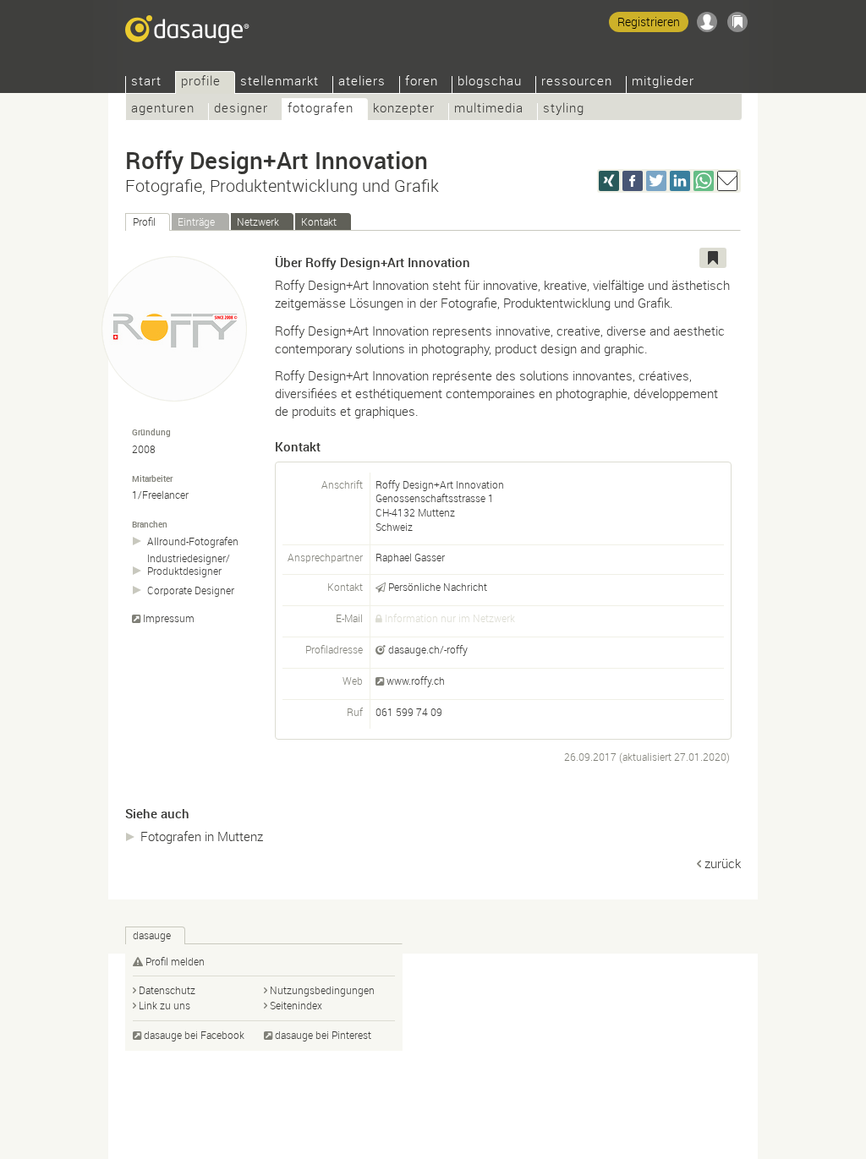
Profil (144, 221)
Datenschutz (167, 990)
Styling (563, 109)
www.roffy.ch (415, 680)
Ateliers (362, 82)
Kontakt (319, 221)
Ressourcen (576, 82)
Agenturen (163, 109)
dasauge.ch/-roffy (428, 649)
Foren (421, 82)
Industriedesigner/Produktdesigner (188, 564)
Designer (241, 109)
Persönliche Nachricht (437, 586)
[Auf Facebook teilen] (632, 181)
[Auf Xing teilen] (609, 181)
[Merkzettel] (737, 22)
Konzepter (404, 109)
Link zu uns (164, 1005)
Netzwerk (258, 221)
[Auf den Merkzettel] (712, 258)
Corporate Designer (190, 590)
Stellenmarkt (279, 82)
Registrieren (648, 22)
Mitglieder (663, 82)
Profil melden (175, 961)
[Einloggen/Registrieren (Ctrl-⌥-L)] (707, 22)
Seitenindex (296, 1005)
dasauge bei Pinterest (323, 1034)
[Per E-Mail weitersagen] (727, 181)
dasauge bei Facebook (194, 1034)
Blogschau (490, 82)
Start (146, 82)
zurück (722, 863)
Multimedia (488, 109)
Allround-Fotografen (192, 541)
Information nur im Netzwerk (450, 618)
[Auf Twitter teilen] (656, 181)
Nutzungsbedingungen (322, 990)
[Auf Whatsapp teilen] (703, 181)
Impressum (169, 618)
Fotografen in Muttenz (201, 836)
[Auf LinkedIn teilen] (680, 181)
